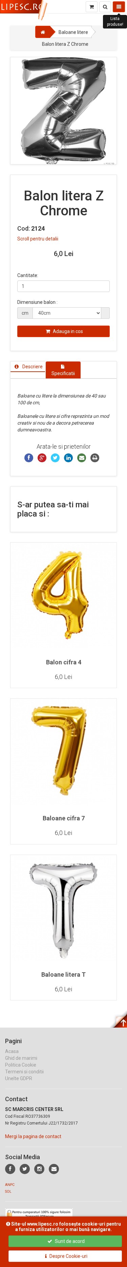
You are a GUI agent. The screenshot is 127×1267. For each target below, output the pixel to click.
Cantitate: (27, 275)
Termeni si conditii (24, 1071)
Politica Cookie (20, 1065)
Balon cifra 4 (63, 662)
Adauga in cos (67, 331)
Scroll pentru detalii (37, 238)
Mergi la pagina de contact (33, 1136)
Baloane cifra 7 (64, 818)
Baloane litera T (63, 974)
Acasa (12, 1051)
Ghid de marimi (21, 1058)
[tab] (27, 367)
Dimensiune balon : (37, 302)
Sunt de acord (69, 1241)
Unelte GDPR (18, 1078)
